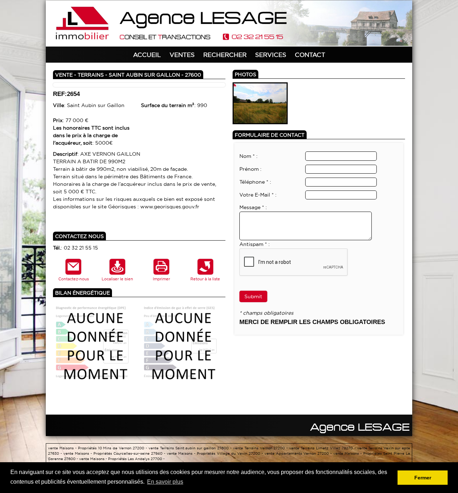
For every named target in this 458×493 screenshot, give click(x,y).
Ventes (182, 54)
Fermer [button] (422, 477)
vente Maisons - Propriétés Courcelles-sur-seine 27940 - (115, 453)
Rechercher (225, 54)
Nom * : (248, 156)
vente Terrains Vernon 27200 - (261, 448)
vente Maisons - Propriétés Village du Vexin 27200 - (215, 453)
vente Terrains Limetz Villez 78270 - (323, 448)
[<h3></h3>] (260, 103)
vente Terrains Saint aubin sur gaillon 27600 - (190, 448)
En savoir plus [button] (165, 482)
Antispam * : (254, 244)
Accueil (147, 54)
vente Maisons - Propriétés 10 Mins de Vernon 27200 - (98, 448)
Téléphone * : (255, 182)
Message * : (253, 207)
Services (270, 54)
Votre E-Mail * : (258, 195)
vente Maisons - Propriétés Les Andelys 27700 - (122, 458)
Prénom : (250, 169)
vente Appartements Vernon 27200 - (298, 453)
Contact (310, 54)
